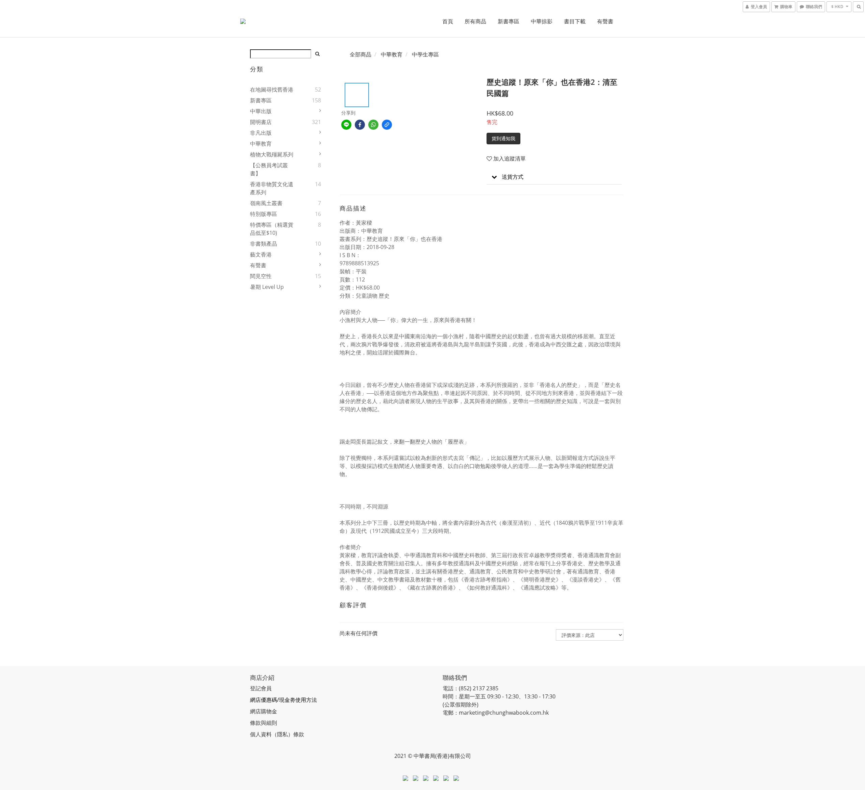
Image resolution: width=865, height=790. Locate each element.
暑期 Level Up (267, 287)
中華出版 (261, 111)
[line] (346, 125)
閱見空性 (261, 276)
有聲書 (605, 21)
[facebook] (360, 125)
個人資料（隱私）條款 (277, 734)
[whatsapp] (373, 125)
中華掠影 (541, 21)
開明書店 (261, 122)
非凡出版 (261, 133)
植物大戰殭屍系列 (271, 154)
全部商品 (360, 54)
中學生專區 (425, 54)
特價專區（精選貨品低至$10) (271, 229)
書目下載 (575, 21)
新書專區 (508, 21)
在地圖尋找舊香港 (271, 89)
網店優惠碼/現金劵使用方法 (283, 699)
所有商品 (475, 21)
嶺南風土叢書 (266, 203)
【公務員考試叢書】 (269, 169)
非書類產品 (263, 243)
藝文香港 (261, 254)
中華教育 (261, 143)
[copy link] (387, 125)
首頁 (447, 21)
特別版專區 (263, 214)
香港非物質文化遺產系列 (271, 188)
